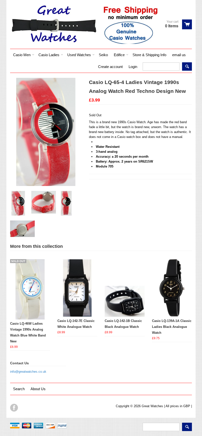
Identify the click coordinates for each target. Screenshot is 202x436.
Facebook (14, 408)
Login (133, 67)
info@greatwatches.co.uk (28, 371)
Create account (110, 67)
